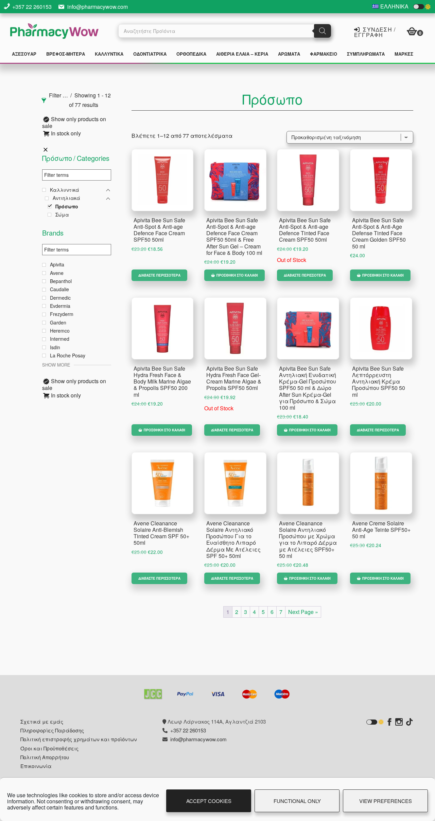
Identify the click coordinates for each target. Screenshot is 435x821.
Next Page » (303, 612)
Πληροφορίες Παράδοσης (52, 730)
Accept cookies (208, 800)
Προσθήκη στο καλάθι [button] (237, 275)
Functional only (297, 800)
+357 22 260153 (32, 7)
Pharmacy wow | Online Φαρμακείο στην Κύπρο (54, 32)
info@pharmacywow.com (97, 7)
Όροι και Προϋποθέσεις (49, 748)
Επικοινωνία (36, 765)
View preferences (385, 800)
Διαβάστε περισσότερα (159, 275)
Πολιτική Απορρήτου (44, 757)
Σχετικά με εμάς (41, 721)
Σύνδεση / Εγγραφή (375, 31)
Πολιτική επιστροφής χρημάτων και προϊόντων (78, 739)
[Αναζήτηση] (322, 31)
